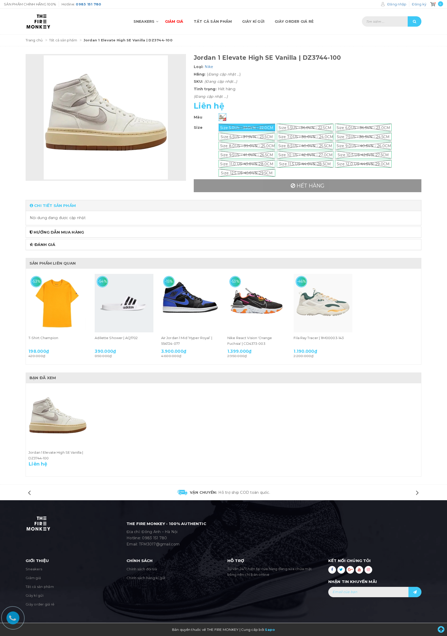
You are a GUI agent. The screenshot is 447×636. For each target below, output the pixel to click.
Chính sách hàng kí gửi (145, 578)
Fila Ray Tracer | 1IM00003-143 (319, 338)
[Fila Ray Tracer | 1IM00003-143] (323, 303)
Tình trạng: (205, 89)
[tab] (223, 205)
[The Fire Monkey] (55, 21)
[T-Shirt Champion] (57, 303)
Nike (209, 66)
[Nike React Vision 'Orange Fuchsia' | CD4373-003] (256, 303)
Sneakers (144, 21)
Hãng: (199, 74)
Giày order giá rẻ (294, 21)
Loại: (198, 66)
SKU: (198, 81)
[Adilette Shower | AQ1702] (124, 303)
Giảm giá (174, 21)
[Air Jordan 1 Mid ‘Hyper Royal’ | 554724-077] (190, 303)
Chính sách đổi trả (141, 569)
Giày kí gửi (253, 21)
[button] (223, 205)
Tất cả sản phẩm (213, 21)
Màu (198, 117)
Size (198, 127)
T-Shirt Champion (43, 338)
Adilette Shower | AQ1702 (116, 338)
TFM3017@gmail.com (159, 544)
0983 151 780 (154, 538)
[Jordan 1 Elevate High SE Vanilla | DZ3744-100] (57, 417)
